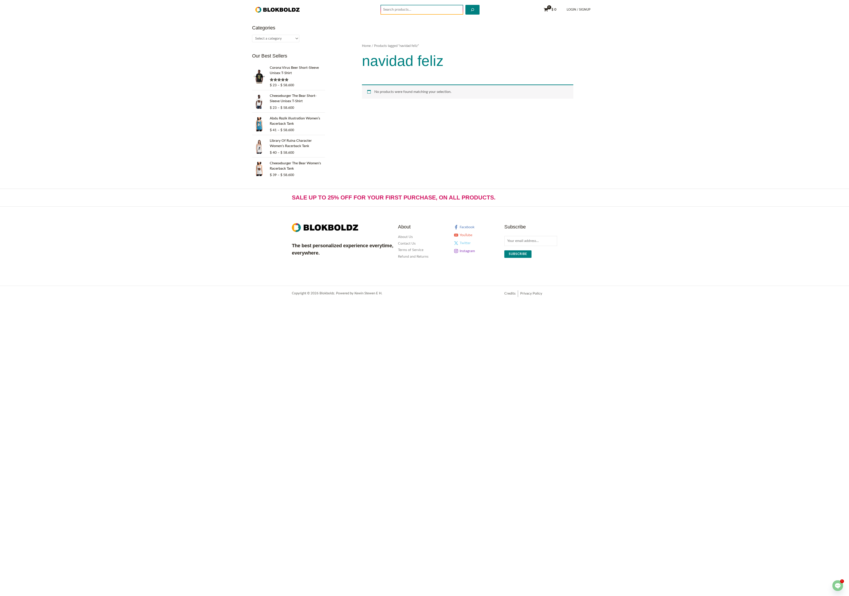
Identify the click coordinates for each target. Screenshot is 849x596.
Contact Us (407, 243)
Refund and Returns (413, 256)
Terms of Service (410, 250)
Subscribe (518, 254)
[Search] (472, 10)
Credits (510, 293)
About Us (405, 237)
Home (366, 46)
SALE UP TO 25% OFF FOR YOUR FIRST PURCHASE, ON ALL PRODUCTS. (393, 197)
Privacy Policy (531, 293)
